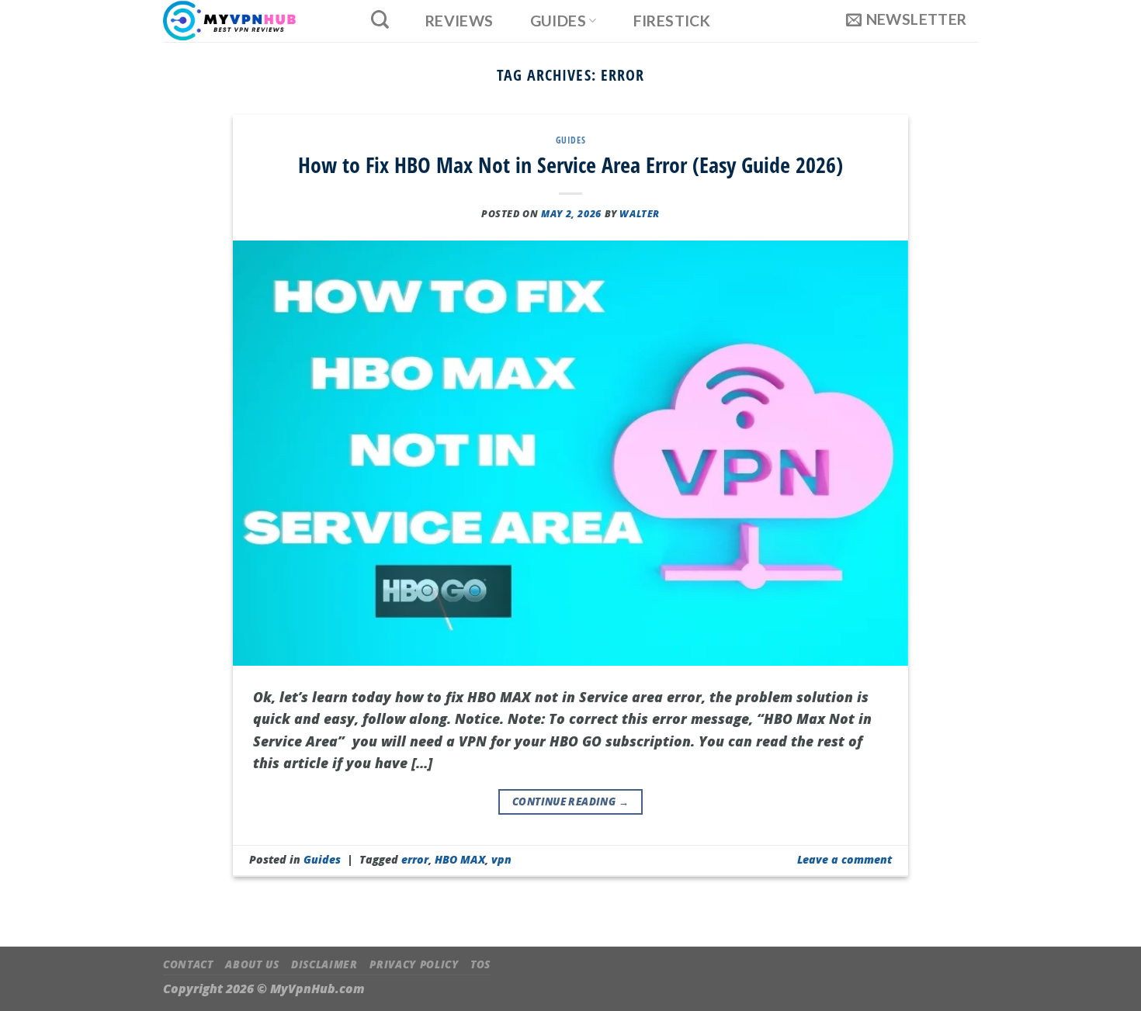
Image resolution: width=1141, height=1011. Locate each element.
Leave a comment (844, 859)
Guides (558, 20)
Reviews (459, 21)
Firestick (672, 21)
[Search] (379, 19)
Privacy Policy (413, 964)
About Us (252, 964)
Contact (188, 964)
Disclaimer (324, 964)
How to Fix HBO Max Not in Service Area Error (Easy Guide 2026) (570, 164)
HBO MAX (460, 859)
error (414, 859)
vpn (501, 859)
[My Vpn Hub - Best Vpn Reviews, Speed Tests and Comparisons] (249, 21)
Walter (639, 213)
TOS (480, 964)
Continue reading (570, 801)
